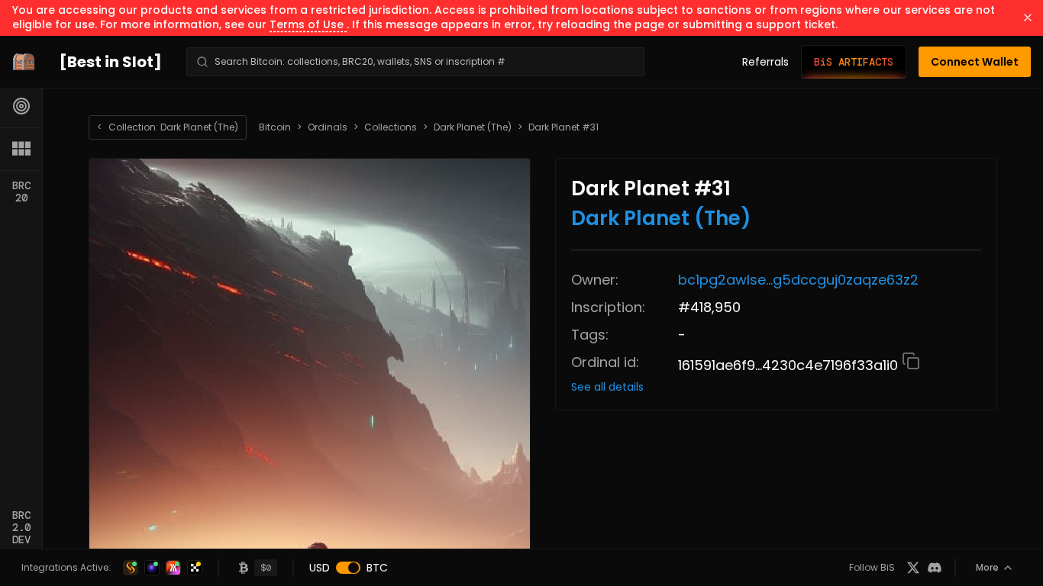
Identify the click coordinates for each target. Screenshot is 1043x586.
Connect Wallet (975, 61)
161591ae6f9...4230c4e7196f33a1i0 (790, 365)
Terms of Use (308, 24)
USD (319, 567)
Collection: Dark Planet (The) (167, 127)
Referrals (765, 61)
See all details (607, 386)
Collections (390, 127)
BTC (377, 567)
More (987, 567)
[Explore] (21, 106)
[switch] (348, 568)
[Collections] (21, 148)
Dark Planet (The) (473, 127)
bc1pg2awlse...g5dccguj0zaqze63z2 (798, 279)
